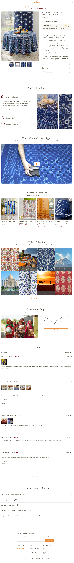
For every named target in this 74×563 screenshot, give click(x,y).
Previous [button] (7, 63)
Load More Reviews (37, 476)
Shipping (32, 549)
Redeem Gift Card (34, 552)
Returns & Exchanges (35, 548)
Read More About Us (56, 330)
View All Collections (37, 299)
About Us (45, 549)
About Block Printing (47, 551)
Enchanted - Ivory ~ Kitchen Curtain (27, 221)
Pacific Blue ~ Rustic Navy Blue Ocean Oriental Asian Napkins (62, 222)
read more (52, 60)
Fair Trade (45, 553)
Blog (44, 548)
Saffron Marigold (45, 558)
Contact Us (32, 551)
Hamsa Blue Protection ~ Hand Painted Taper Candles (8, 222)
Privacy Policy (28, 558)
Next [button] (32, 63)
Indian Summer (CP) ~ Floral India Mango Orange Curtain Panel (45, 222)
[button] (3, 2)
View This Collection (37, 232)
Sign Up (49, 540)
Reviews (45, 552)
